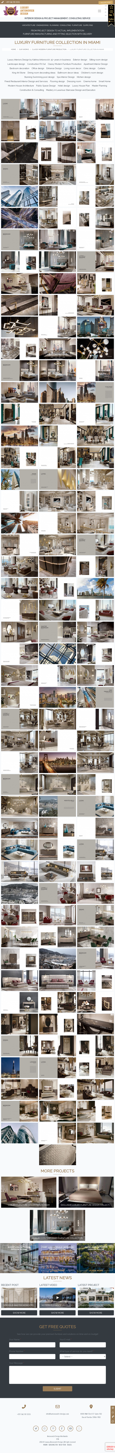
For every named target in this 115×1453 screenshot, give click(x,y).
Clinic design (89, 68)
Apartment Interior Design (96, 64)
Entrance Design (54, 68)
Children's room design (92, 72)
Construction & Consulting (32, 90)
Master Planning (99, 85)
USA (57, 1439)
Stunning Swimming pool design (39, 77)
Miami (45, 1445)
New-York (62, 1445)
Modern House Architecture (21, 85)
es (105, 9)
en (106, 6)
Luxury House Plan (81, 85)
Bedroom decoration (19, 68)
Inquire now (106, 2)
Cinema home (89, 81)
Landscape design (16, 64)
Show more (19, 1313)
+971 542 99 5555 (24, 1414)
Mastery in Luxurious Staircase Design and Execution (70, 90)
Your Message (16, 1363)
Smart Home (105, 81)
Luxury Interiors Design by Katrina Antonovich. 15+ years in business (39, 59)
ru (106, 15)
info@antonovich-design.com (57, 1414)
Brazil (69, 1445)
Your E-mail (66, 1339)
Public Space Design (46, 85)
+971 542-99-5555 (13, 2)
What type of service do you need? (77, 1351)
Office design (38, 68)
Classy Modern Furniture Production (64, 64)
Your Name (15, 1339)
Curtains (101, 68)
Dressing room (74, 81)
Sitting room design (98, 59)
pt (105, 12)
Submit (57, 1389)
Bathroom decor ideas (68, 72)
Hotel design (64, 85)
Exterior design (80, 59)
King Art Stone (18, 72)
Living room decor (72, 68)
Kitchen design (84, 77)
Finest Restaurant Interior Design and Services (26, 81)
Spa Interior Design (66, 77)
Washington (53, 1445)
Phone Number (17, 1351)
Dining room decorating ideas (41, 72)
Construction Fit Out (36, 64)
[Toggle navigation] (99, 11)
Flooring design (57, 81)
